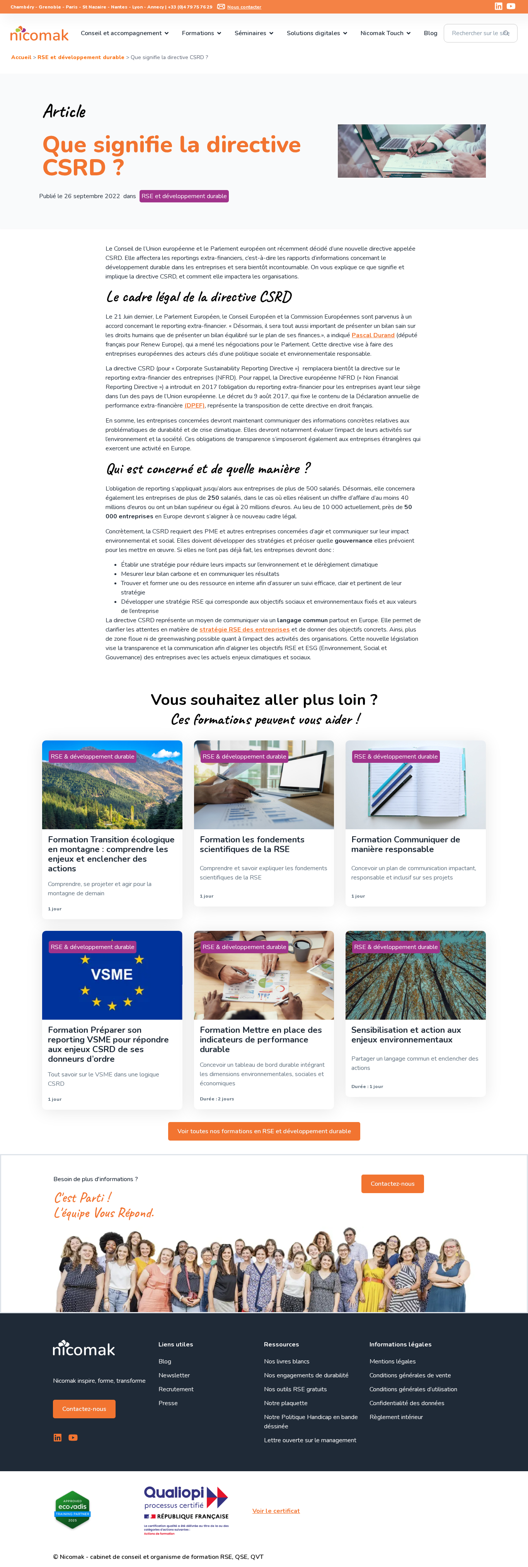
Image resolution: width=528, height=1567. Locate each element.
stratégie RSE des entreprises (244, 629)
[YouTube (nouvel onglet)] (511, 6)
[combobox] (480, 33)
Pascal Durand (373, 335)
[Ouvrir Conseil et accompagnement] (167, 33)
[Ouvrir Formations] (219, 33)
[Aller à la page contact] (221, 6)
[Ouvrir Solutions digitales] (345, 33)
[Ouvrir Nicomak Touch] (408, 33)
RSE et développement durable (80, 57)
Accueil (21, 57)
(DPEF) (194, 405)
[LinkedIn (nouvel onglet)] (498, 6)
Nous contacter (244, 7)
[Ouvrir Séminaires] (271, 33)
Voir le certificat (276, 1511)
